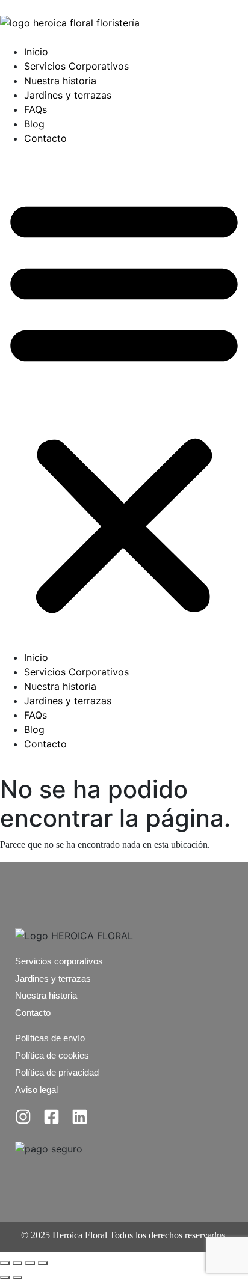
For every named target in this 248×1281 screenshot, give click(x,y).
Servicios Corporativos (76, 66)
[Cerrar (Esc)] (43, 1263)
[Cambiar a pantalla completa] (17, 1263)
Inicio (36, 52)
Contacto (45, 138)
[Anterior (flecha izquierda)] (5, 1277)
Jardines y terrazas (67, 95)
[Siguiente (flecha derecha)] (17, 1277)
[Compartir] (30, 1263)
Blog (34, 124)
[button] (124, 402)
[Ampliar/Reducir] (5, 1263)
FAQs (35, 109)
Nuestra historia (60, 81)
